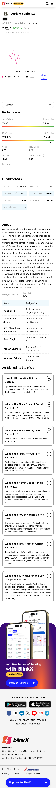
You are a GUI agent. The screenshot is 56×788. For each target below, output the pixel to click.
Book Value (34, 200)
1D (5, 76)
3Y (23, 76)
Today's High (48, 119)
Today (26, 28)
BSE (5, 19)
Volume (5, 155)
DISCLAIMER (15, 720)
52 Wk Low (7, 133)
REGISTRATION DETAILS (33, 720)
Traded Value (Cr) (36, 155)
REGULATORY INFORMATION (28, 723)
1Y (18, 76)
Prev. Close (34, 147)
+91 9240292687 (35, 757)
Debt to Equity (9, 207)
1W (9, 76)
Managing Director (10, 294)
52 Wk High (49, 133)
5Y (27, 76)
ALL (32, 76)
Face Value (6, 164)
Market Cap (8, 186)
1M (14, 76)
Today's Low (7, 119)
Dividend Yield (36, 193)
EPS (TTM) (34, 186)
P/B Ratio (7, 200)
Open (4, 147)
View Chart (44, 77)
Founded (27, 293)
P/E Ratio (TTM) (10, 193)
